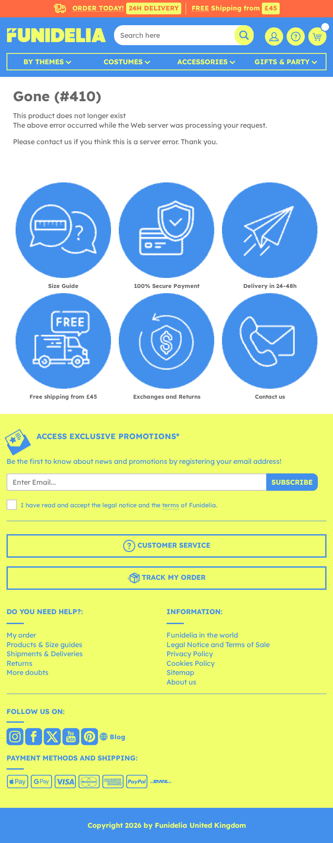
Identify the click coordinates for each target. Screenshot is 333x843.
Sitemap (180, 672)
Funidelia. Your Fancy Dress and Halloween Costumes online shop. (56, 35)
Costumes (123, 61)
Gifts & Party (282, 61)
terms (170, 505)
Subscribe (292, 482)
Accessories (202, 61)
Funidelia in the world (202, 635)
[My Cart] (317, 36)
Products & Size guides (44, 644)
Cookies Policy (190, 663)
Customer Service (172, 545)
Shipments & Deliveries (45, 653)
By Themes (43, 61)
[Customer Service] (296, 36)
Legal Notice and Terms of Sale (218, 644)
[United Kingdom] (15, 737)
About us (181, 682)
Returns (20, 663)
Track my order (173, 577)
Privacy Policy (189, 653)
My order (21, 635)
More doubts (28, 672)
